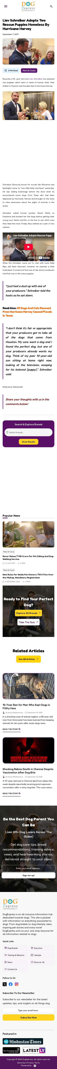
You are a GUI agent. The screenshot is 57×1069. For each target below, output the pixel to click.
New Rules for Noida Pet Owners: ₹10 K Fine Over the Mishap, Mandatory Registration (28, 576)
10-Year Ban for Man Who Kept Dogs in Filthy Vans (26, 706)
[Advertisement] (28, 153)
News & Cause (29, 70)
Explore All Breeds (26, 613)
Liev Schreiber (36, 79)
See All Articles (27, 659)
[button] (51, 6)
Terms (37, 1063)
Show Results (28, 441)
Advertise (21, 1063)
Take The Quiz (27, 622)
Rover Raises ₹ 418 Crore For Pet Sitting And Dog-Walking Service (28, 557)
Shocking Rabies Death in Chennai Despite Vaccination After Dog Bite (28, 771)
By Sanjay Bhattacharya (14, 712)
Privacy (30, 1063)
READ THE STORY (11, 729)
